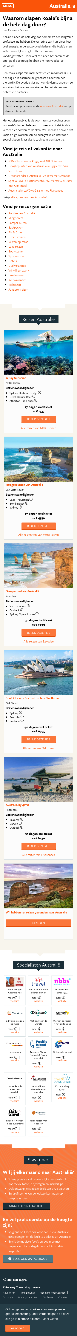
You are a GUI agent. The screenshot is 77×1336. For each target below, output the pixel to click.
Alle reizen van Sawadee (39, 641)
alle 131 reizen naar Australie (28, 197)
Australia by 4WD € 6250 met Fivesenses (35, 190)
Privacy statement (28, 1297)
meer (11, 997)
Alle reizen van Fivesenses (38, 855)
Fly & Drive (15, 232)
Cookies (62, 1297)
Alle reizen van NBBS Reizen (38, 428)
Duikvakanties (17, 265)
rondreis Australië (51, 106)
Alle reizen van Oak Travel (38, 748)
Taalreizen (14, 284)
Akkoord (17, 1328)
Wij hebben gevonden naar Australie (36, 912)
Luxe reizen (15, 246)
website (14, 1000)
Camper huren (17, 223)
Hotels (12, 261)
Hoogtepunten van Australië (24, 484)
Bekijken (38, 923)
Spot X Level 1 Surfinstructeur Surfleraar (33, 698)
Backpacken (15, 227)
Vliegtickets (15, 218)
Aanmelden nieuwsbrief (26, 1206)
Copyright (8, 1297)
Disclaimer (48, 1297)
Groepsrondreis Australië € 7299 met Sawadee (39, 175)
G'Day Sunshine (16, 378)
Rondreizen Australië (21, 213)
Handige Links (27, 1293)
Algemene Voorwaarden (52, 1293)
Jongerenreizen (18, 289)
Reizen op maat (18, 242)
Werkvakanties (17, 280)
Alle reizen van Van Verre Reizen (38, 535)
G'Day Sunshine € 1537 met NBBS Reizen (35, 161)
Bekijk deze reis (38, 419)
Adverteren (9, 1293)
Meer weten (50, 1318)
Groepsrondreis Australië (22, 591)
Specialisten (16, 256)
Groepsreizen (17, 237)
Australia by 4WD (17, 804)
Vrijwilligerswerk (18, 270)
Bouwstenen (16, 251)
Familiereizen (16, 275)
